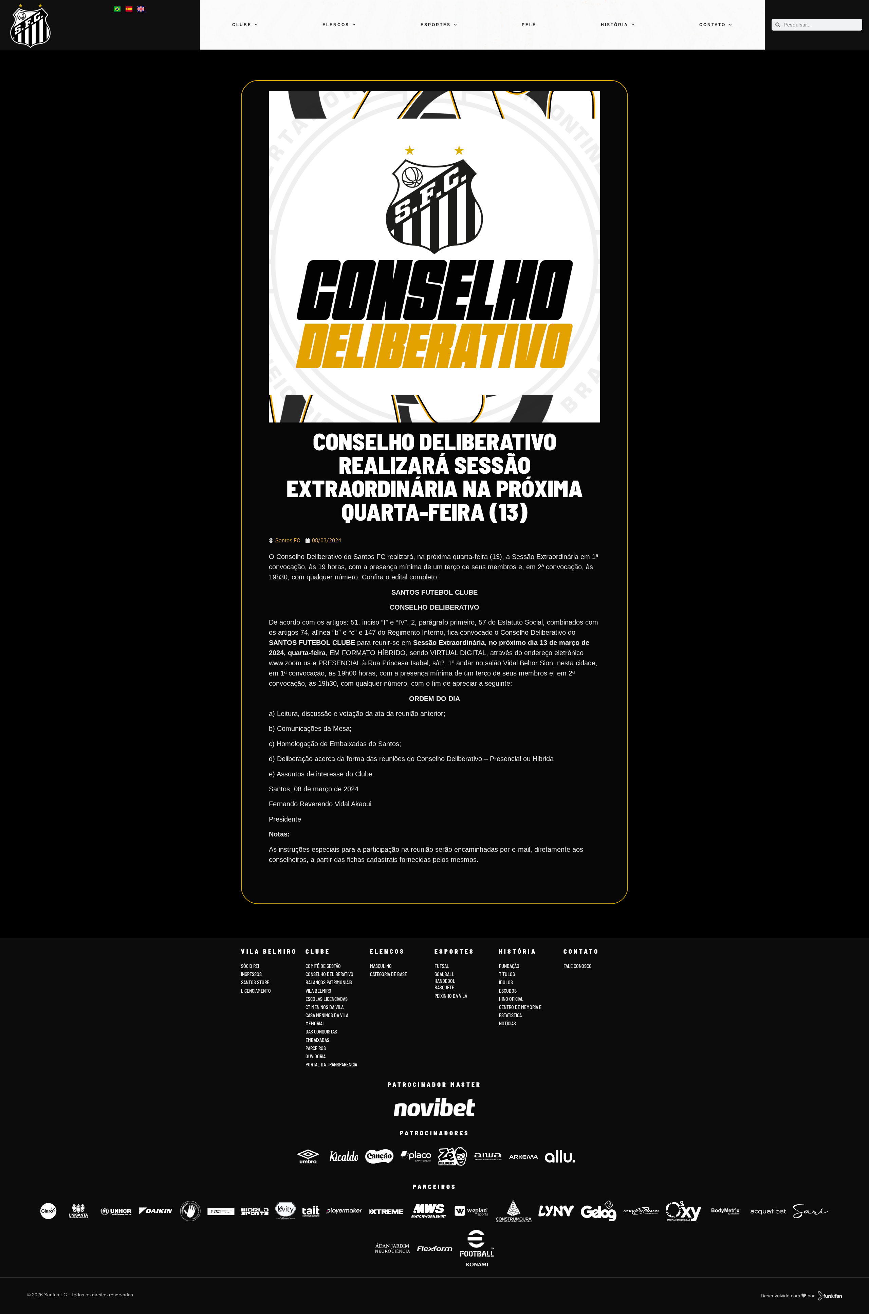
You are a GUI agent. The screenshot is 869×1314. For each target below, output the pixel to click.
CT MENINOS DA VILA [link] (325, 1007)
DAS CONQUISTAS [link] (321, 1031)
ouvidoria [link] (316, 1056)
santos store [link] (255, 982)
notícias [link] (507, 1023)
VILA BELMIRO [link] (318, 991)
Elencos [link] (335, 24)
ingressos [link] (251, 974)
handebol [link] (444, 981)
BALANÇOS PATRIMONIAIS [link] (329, 982)
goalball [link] (444, 974)
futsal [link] (441, 966)
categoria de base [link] (389, 974)
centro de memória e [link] (520, 1007)
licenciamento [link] (256, 991)
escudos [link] (508, 991)
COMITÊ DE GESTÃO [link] (323, 966)
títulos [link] (507, 974)
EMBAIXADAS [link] (317, 1040)
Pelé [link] (529, 24)
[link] (34, 25)
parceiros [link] (316, 1048)
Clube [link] (242, 24)
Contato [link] (712, 24)
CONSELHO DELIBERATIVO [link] (329, 974)
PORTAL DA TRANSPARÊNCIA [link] (331, 1064)
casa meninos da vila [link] (327, 1015)
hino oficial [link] (511, 999)
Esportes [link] (436, 24)
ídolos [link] (506, 982)
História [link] (614, 24)
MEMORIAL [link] (315, 1023)
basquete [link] (444, 987)
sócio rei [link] (250, 966)
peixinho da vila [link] (450, 996)
